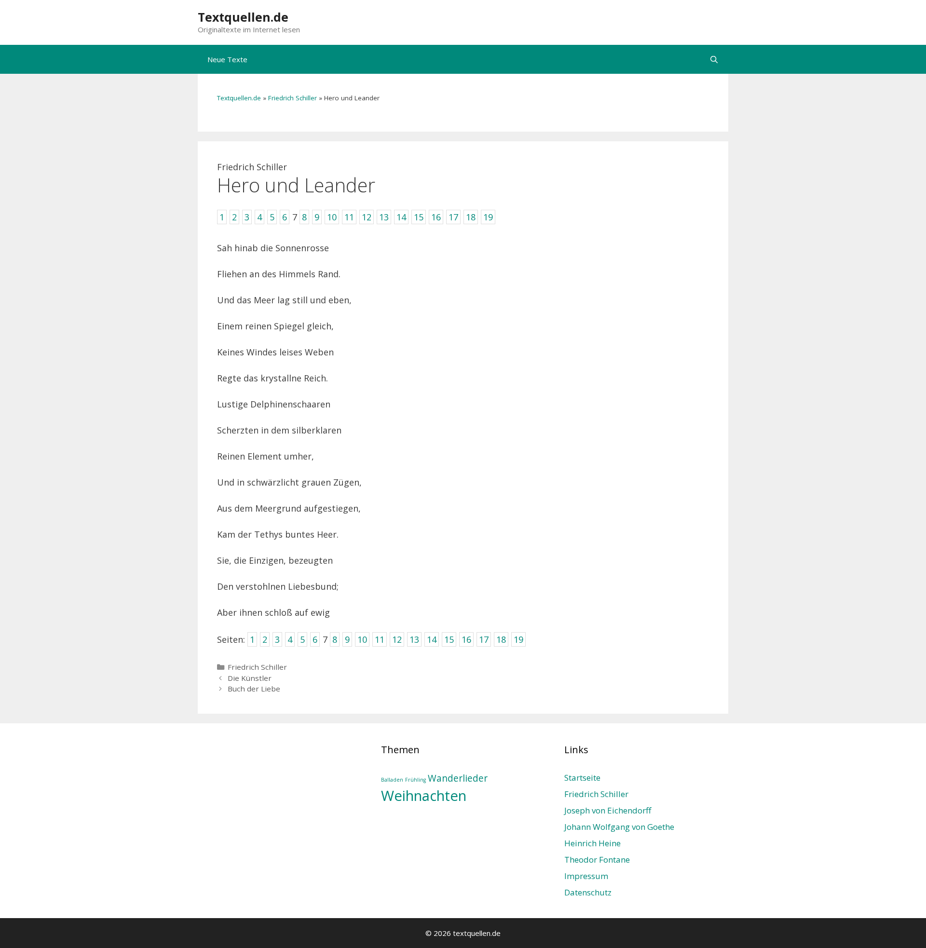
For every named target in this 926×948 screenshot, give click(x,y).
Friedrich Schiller (292, 98)
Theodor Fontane (597, 859)
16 (466, 639)
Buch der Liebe (254, 688)
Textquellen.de (243, 17)
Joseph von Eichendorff (607, 810)
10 (362, 639)
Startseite (582, 777)
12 (397, 639)
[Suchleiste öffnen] (714, 59)
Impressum (586, 875)
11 (379, 639)
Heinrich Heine (592, 843)
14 (431, 639)
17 (484, 639)
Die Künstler (250, 678)
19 (518, 639)
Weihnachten (423, 795)
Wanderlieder (458, 778)
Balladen (392, 779)
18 (501, 639)
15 (449, 639)
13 (414, 639)
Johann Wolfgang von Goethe (619, 826)
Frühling (415, 779)
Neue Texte (227, 59)
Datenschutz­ (588, 892)
